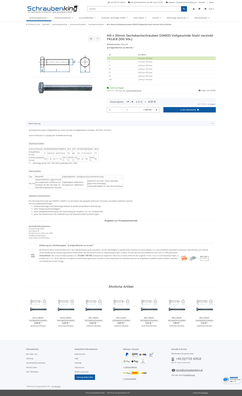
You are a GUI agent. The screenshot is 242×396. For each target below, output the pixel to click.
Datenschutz (80, 354)
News (211, 2)
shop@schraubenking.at (186, 2)
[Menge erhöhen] (156, 109)
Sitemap (78, 363)
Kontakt (202, 2)
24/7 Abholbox (32, 372)
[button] (193, 9)
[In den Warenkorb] (28, 32)
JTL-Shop (205, 393)
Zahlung (29, 358)
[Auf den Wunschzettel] (97, 38)
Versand (212, 104)
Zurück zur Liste (34, 24)
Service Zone (31, 367)
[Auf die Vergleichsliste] (91, 38)
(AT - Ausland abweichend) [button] (132, 91)
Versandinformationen (35, 363)
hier (61, 261)
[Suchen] (184, 9)
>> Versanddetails (129, 379)
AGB (76, 358)
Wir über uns (31, 354)
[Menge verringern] (110, 109)
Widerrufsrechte (81, 372)
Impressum (79, 367)
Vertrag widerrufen (85, 377)
